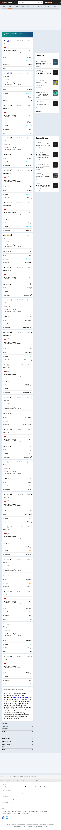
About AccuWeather (19, 786)
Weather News (25, 813)
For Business (4, 793)
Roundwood (34, 776)
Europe (9, 776)
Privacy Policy (22, 826)
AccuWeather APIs (28, 793)
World (2, 776)
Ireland (15, 776)
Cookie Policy (29, 826)
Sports (14, 813)
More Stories (39, 111)
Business (14, 811)
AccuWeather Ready (6, 811)
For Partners (11, 793)
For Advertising (19, 793)
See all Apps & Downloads (21, 799)
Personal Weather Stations (51, 793)
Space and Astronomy (6, 813)
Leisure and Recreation (34, 811)
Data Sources (44, 826)
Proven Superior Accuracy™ (7, 786)
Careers (36, 786)
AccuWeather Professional (19, 805)
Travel (19, 813)
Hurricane (25, 811)
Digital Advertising (29, 786)
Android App (11, 799)
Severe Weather (43, 811)
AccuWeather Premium (7, 805)
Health (19, 811)
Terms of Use (16, 826)
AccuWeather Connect (39, 793)
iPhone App (4, 799)
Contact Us (46, 786)
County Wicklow (24, 776)
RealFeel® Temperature (20, 697)
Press (41, 786)
